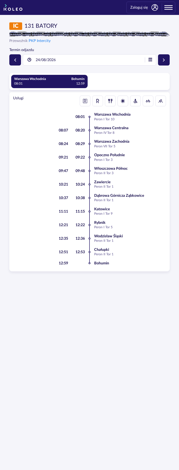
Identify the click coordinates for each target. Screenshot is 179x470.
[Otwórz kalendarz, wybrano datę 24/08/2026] (150, 60)
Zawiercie (102, 182)
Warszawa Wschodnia (112, 114)
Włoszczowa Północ (111, 168)
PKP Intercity (40, 41)
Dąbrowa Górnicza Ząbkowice (119, 195)
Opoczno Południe (109, 155)
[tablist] (89, 81)
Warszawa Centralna (111, 128)
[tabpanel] (89, 182)
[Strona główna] (13, 7)
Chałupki (101, 250)
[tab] (49, 81)
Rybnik (100, 223)
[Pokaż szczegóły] (123, 101)
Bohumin (101, 263)
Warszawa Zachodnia (111, 141)
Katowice (102, 209)
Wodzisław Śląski (108, 236)
